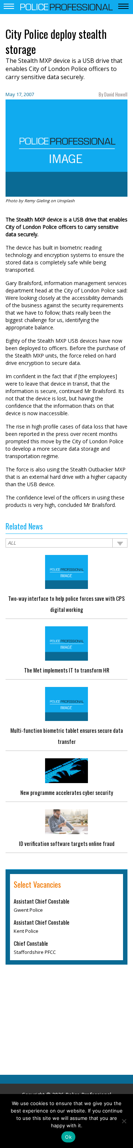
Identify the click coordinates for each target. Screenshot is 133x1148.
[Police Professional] (66, 6)
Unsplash (66, 200)
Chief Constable (31, 943)
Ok (68, 1137)
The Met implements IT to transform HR (66, 670)
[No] (123, 1121)
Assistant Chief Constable (41, 901)
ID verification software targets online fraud (67, 843)
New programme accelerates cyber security (66, 792)
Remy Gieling (37, 200)
